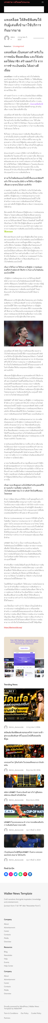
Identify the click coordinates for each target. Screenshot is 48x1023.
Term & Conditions (11, 1013)
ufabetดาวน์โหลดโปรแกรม (17, 2)
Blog (5, 952)
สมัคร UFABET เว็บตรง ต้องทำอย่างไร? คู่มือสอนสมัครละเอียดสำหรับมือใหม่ (23, 793)
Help (6, 959)
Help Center (8, 966)
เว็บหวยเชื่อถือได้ (36, 104)
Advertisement (9, 927)
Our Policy (24, 1013)
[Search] (42, 9)
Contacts (7, 935)
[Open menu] (42, 2)
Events (6, 962)
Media (6, 938)
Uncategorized (18, 46)
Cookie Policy (36, 1013)
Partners (7, 1018)
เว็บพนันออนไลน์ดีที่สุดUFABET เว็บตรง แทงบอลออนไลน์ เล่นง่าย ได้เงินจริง (23, 853)
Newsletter (8, 955)
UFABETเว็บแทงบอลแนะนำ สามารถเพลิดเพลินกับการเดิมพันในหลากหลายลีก (24, 823)
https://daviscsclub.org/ (13, 627)
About (6, 924)
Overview (7, 942)
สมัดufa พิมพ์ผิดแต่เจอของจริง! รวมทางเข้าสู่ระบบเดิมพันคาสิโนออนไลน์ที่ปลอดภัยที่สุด (23, 735)
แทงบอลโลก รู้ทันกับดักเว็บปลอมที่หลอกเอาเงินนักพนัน (24, 763)
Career (6, 931)
